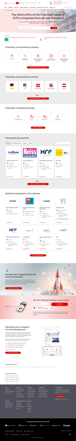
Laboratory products (31, 391)
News (29, 403)
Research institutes (20, 406)
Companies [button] (10, 7)
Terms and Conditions (14, 434)
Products (29, 404)
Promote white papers (43, 394)
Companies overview (20, 396)
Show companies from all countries (38, 98)
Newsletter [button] (52, 7)
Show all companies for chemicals (38, 184)
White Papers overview (43, 396)
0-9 (6, 367)
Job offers (29, 408)
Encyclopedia (18, 403)
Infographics (18, 404)
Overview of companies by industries (12, 375)
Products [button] (16, 7)
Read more (35, 314)
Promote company (20, 394)
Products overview (31, 396)
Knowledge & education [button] (42, 7)
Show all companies (38, 127)
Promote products (31, 394)
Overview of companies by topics (11, 377)
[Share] (65, 7)
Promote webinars (8, 404)
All (16, 3)
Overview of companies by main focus (12, 379)
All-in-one (29, 412)
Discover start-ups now (13, 288)
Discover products (31, 389)
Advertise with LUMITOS (9, 431)
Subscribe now (60, 396)
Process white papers (43, 393)
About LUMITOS (19, 431)
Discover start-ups (19, 391)
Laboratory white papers (43, 391)
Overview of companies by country (11, 381)
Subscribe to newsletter (60, 304)
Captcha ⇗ (47, 309)
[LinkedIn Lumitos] (70, 434)
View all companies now (38, 255)
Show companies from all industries (38, 67)
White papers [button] (33, 7)
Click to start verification (43, 308)
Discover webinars (8, 403)
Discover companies (20, 389)
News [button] (6, 7)
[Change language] (68, 7)
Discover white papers (43, 389)
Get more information (13, 352)
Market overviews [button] (24, 7)
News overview (8, 393)
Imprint (6, 434)
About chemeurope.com (28, 431)
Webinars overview (8, 406)
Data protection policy (25, 434)
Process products (31, 393)
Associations (18, 393)
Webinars (29, 410)
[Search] (39, 3)
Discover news (8, 389)
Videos (17, 408)
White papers (30, 406)
